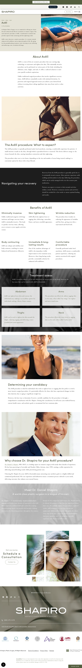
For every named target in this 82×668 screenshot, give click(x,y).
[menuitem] (63, 7)
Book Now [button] (75, 666)
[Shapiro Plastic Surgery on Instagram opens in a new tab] (63, 7)
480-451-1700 (43, 662)
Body (7, 20)
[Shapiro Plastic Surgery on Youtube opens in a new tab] (75, 7)
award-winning (17, 501)
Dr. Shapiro (5, 501)
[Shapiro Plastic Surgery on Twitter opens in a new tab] (71, 7)
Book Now (68, 11)
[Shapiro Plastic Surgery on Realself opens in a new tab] (79, 7)
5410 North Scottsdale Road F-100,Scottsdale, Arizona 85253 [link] (19, 626)
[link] (41, 593)
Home (3, 20)
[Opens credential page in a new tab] (5, 638)
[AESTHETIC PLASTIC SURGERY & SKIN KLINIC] (41, 611)
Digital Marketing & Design (76, 650)
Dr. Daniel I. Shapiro (11, 464)
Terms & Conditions (33, 650)
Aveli (11, 20)
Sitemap (51, 650)
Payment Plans (53, 7)
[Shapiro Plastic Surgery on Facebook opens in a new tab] (67, 7)
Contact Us (11, 562)
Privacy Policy (44, 650)
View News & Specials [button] (41, 2)
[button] (3, 664)
